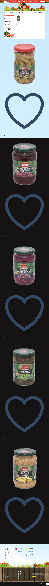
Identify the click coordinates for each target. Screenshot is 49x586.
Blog (28, 1)
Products (16, 1)
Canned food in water (8, 29)
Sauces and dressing (7, 21)
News (5, 583)
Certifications (20, 1)
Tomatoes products (7, 24)
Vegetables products (12, 12)
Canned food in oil (7, 27)
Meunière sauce (22, 573)
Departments (25, 1)
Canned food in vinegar (8, 28)
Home (13, 1)
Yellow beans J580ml (2, 543)
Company (31, 1)
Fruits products (6, 18)
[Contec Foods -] (6, 1)
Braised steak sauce (23, 571)
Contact (35, 1)
